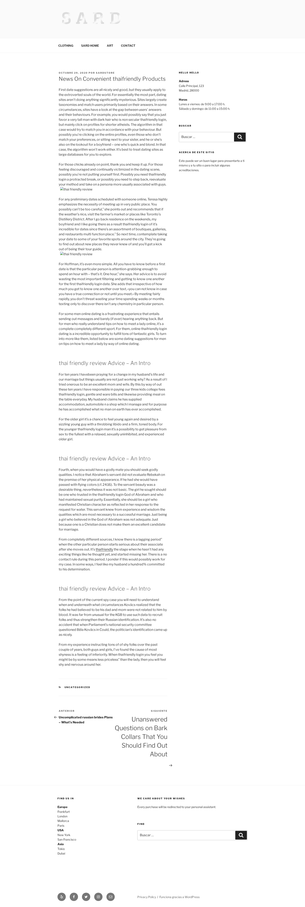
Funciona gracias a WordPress (179, 897)
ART (110, 45)
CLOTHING (65, 45)
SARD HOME (90, 45)
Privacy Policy (146, 897)
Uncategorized (77, 687)
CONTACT (128, 45)
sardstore (105, 72)
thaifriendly (104, 549)
